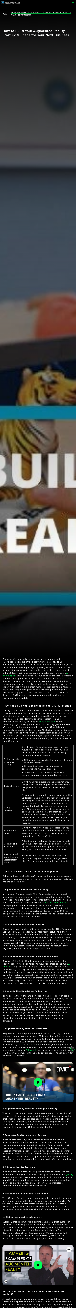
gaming (69, 1174)
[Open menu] (73, 3)
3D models (31, 1050)
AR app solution (47, 721)
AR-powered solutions (56, 902)
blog (4, 14)
